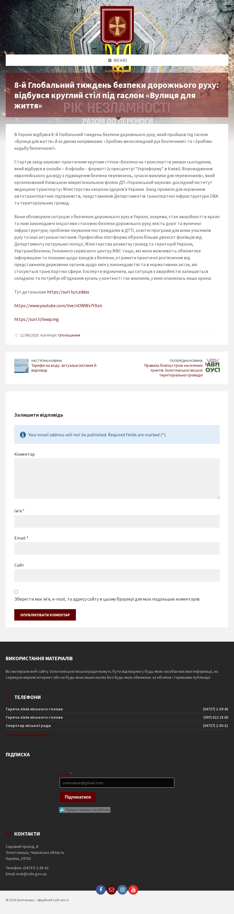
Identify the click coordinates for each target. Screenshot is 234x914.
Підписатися (78, 797)
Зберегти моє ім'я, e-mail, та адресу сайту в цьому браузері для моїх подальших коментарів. (107, 599)
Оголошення (69, 335)
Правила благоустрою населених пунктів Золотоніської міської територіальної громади (173, 370)
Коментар (24, 454)
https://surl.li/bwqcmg (36, 319)
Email (21, 538)
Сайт (19, 565)
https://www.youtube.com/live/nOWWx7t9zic (58, 305)
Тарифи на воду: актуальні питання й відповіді (63, 368)
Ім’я (19, 511)
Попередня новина (186, 360)
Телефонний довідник (27, 734)
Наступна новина (46, 360)
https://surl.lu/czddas (68, 292)
